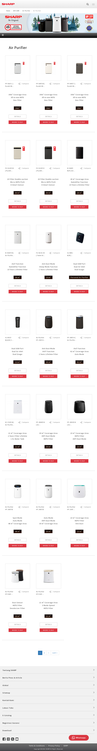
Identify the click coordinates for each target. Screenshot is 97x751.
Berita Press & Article (12, 678)
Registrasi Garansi (11, 723)
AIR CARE (16, 11)
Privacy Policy (54, 746)
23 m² (79, 447)
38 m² (17, 277)
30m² (17, 108)
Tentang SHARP (9, 670)
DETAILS (17, 116)
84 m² (17, 193)
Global (5, 685)
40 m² (48, 362)
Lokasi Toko (8, 708)
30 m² (48, 447)
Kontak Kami (8, 700)
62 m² (79, 362)
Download (7, 730)
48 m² (17, 531)
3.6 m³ (17, 362)
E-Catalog (7, 715)
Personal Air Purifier (79, 277)
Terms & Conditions (37, 746)
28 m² (79, 193)
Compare (25, 84)
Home (8, 11)
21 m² (17, 447)
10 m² (48, 277)
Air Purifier (26, 11)
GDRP (66, 746)
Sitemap (6, 693)
